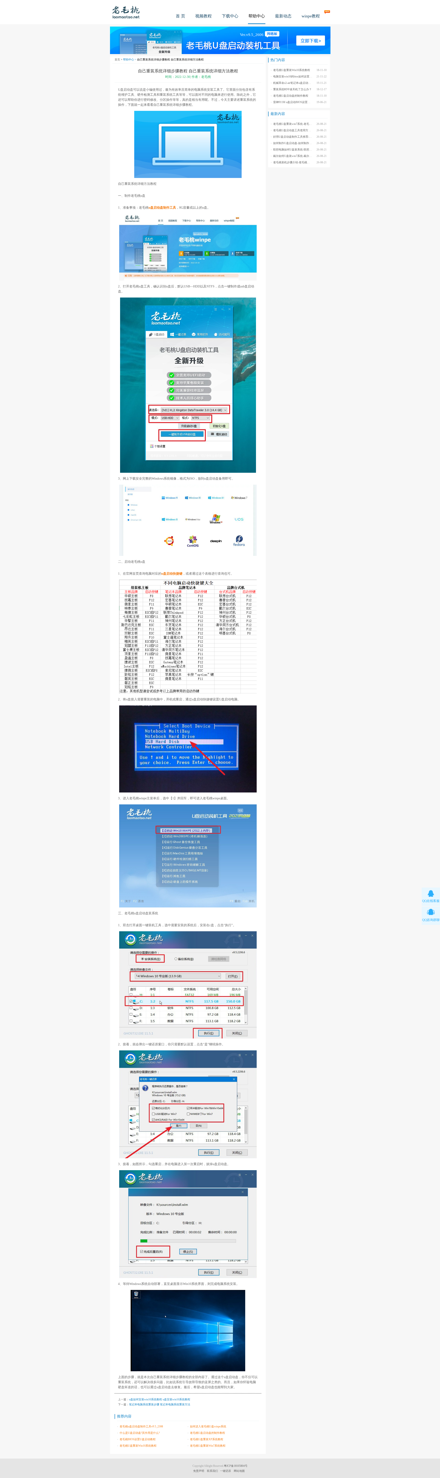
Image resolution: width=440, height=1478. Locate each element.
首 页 (180, 16)
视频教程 (203, 16)
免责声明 (198, 1471)
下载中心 (230, 16)
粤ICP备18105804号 (236, 1465)
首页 (117, 59)
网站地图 (239, 1471)
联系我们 (212, 1471)
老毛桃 (126, 12)
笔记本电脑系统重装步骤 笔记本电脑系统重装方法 (159, 1404)
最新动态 (283, 16)
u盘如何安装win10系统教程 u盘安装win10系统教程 (159, 1399)
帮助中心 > (130, 59)
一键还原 (225, 1471)
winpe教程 (311, 16)
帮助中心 (256, 16)
